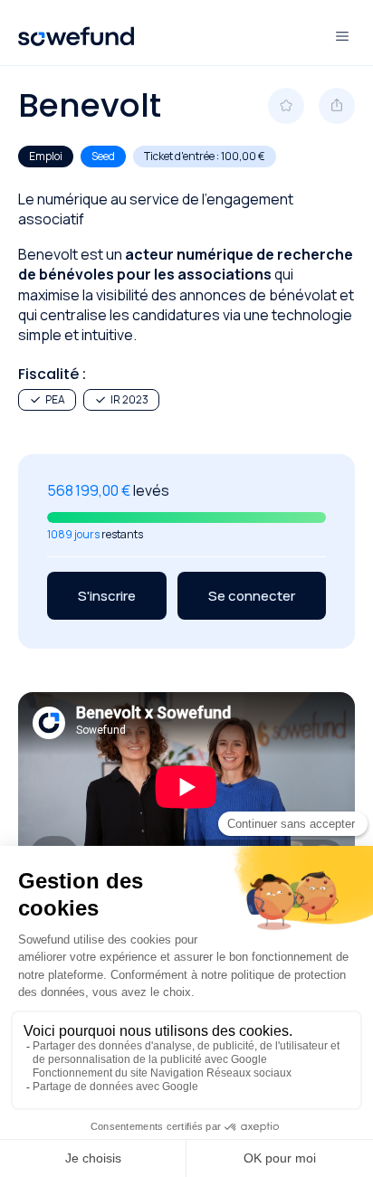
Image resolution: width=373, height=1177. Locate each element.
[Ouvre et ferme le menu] (342, 36)
